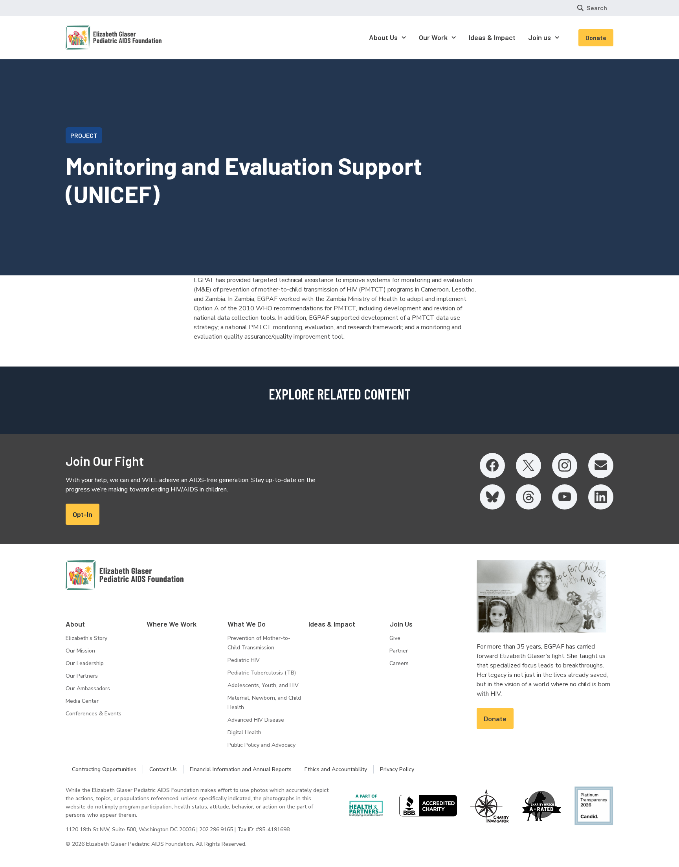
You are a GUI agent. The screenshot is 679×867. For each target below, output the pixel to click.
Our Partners (82, 676)
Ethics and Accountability (336, 769)
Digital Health (244, 732)
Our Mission (80, 650)
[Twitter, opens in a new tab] (528, 465)
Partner (398, 650)
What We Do (247, 624)
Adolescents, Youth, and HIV (263, 685)
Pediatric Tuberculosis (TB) (262, 672)
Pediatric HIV (244, 660)
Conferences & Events (93, 713)
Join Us (401, 624)
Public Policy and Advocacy (261, 745)
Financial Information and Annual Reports (241, 769)
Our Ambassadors (88, 688)
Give (394, 638)
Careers (399, 663)
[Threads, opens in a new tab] (528, 497)
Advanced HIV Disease (256, 720)
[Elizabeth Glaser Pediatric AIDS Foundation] (125, 575)
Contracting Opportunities (104, 769)
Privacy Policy (397, 769)
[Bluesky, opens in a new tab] (492, 497)
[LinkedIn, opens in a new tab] (600, 497)
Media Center (82, 701)
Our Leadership (85, 663)
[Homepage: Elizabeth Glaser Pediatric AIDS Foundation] (93, 37)
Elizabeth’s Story (86, 638)
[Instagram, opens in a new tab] (564, 465)
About (75, 624)
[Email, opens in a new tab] (600, 465)
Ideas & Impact (331, 624)
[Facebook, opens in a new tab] (492, 465)
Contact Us (163, 769)
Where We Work (171, 624)
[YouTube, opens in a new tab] (564, 497)
